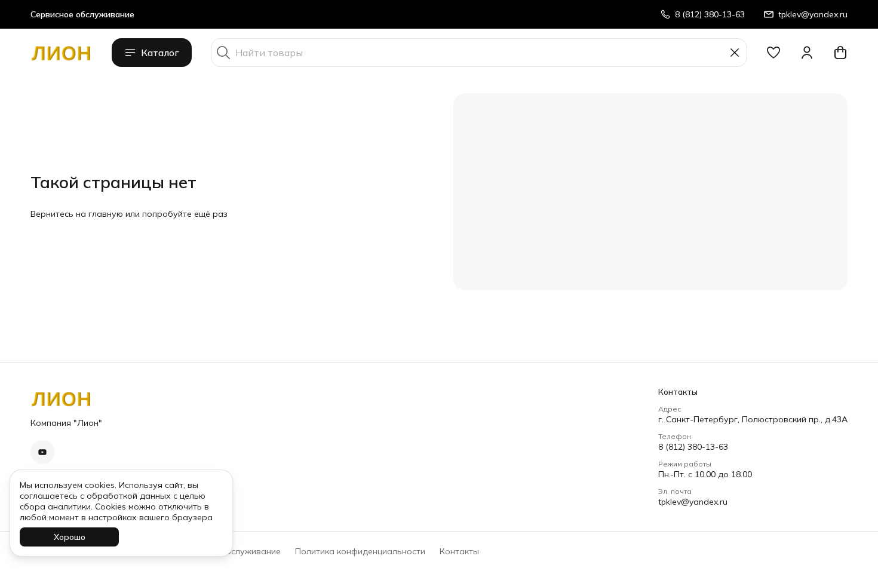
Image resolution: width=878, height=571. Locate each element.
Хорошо (69, 537)
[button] (773, 52)
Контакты (459, 551)
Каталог (160, 53)
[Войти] (807, 52)
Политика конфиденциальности (360, 551)
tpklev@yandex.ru (692, 501)
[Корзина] (840, 52)
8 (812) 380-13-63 (693, 446)
